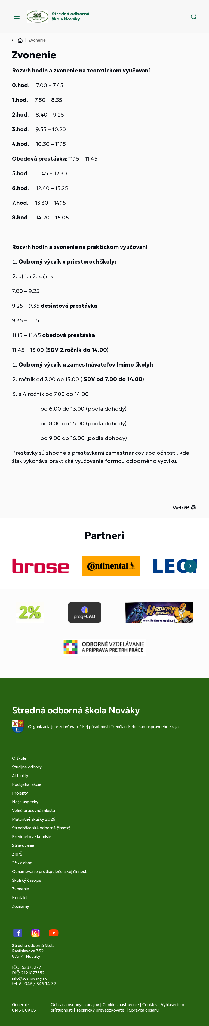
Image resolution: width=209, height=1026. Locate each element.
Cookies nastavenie (121, 1004)
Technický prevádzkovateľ (100, 1010)
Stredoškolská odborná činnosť (41, 827)
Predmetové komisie (31, 836)
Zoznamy (20, 906)
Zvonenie (20, 888)
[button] (193, 16)
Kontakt (19, 897)
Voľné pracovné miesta (33, 810)
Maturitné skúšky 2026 (33, 819)
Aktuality (20, 775)
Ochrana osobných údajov (75, 1004)
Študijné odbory (27, 767)
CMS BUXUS (24, 1010)
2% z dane (22, 862)
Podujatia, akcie (26, 784)
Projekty (20, 793)
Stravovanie (23, 845)
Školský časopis (26, 880)
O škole (19, 758)
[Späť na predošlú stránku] (14, 40)
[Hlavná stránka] (20, 40)
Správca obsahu (144, 1010)
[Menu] (16, 16)
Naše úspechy (25, 801)
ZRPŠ (17, 854)
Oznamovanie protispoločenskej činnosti (49, 871)
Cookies (149, 1004)
